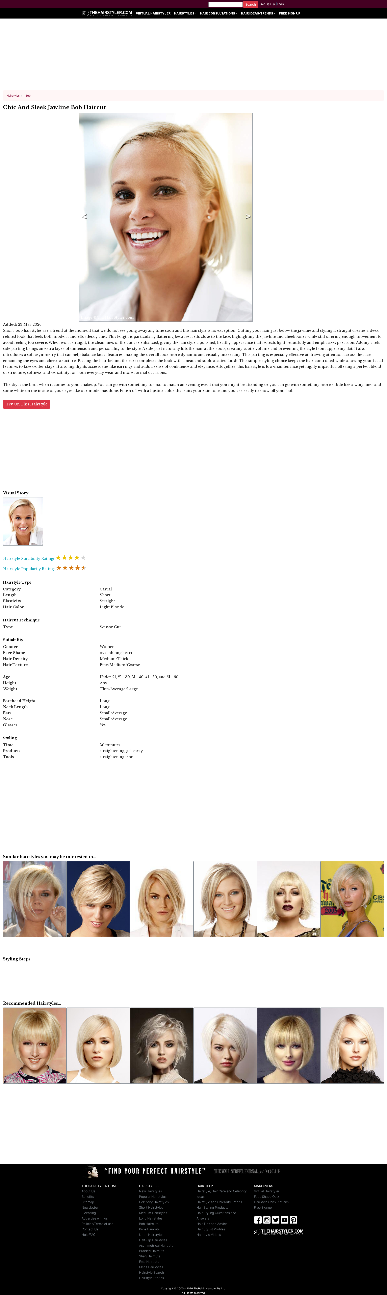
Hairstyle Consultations (271, 1202)
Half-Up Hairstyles (153, 1240)
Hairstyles (184, 13)
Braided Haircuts (151, 1251)
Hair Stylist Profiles (211, 1229)
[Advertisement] (193, 56)
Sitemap (88, 1202)
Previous (83, 217)
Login (280, 3)
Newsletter (90, 1207)
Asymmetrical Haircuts (156, 1245)
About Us (88, 1191)
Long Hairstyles (150, 1218)
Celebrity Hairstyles (154, 1202)
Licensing (89, 1213)
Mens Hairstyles (151, 1267)
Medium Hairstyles (153, 1213)
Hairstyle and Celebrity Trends (219, 1202)
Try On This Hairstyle (27, 404)
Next (247, 217)
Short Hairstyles (151, 1207)
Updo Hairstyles (151, 1235)
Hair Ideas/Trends (257, 13)
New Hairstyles (150, 1191)
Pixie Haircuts (149, 1229)
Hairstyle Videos (209, 1235)
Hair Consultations (217, 13)
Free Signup (263, 1207)
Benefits (88, 1197)
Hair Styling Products (212, 1207)
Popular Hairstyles (152, 1197)
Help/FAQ (89, 1235)
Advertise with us (95, 1218)
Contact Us (90, 1229)
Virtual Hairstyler (153, 13)
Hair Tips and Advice (212, 1224)
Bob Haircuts (148, 1224)
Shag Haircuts (149, 1256)
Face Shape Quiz (266, 1197)
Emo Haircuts (149, 1262)
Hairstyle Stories (151, 1278)
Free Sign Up (267, 3)
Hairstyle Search (151, 1272)
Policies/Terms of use (97, 1224)
